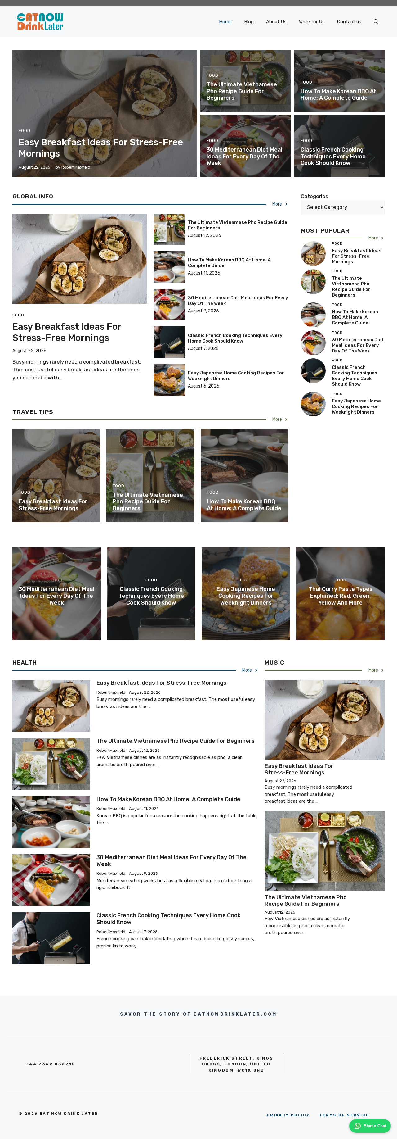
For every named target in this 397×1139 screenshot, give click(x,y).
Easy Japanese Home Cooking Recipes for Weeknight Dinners (356, 406)
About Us (276, 22)
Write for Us (312, 22)
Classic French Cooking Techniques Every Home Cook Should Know (333, 156)
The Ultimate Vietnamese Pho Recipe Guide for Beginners (242, 91)
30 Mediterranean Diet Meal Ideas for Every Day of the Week (245, 156)
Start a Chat (375, 1125)
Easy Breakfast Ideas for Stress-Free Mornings (66, 332)
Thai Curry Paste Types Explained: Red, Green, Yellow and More (340, 596)
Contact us (349, 22)
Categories (314, 196)
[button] (376, 21)
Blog (249, 22)
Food (24, 130)
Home (225, 22)
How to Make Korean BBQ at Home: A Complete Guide (338, 95)
